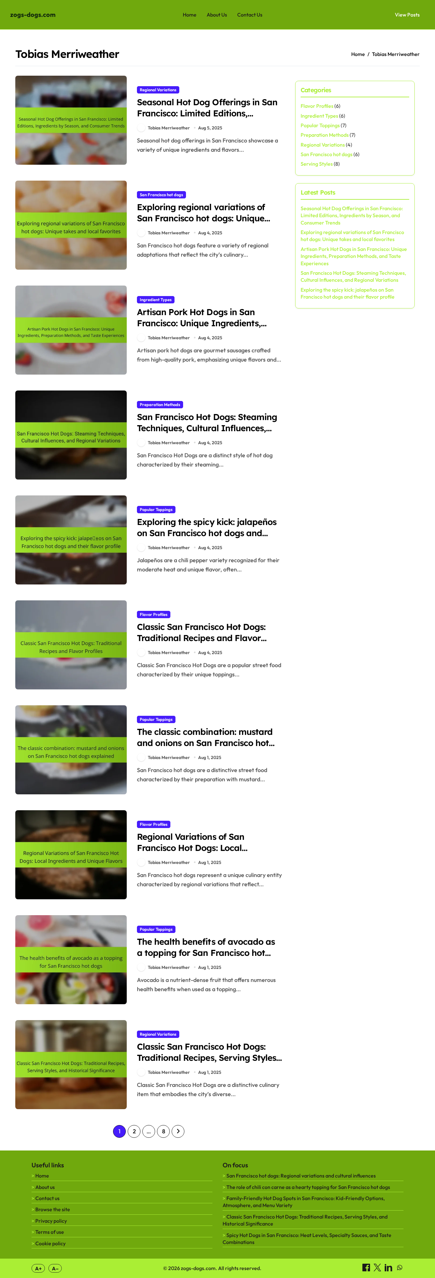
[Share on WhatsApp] (399, 1269)
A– (55, 1268)
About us (45, 1187)
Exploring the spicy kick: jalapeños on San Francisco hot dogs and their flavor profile (206, 532)
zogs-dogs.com (32, 14)
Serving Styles (317, 164)
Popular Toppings (156, 509)
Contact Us (249, 14)
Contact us (47, 1198)
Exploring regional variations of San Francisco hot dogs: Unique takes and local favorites (201, 218)
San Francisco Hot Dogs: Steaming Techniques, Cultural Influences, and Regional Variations (207, 428)
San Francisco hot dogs (161, 194)
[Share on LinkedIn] (389, 1269)
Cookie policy (50, 1243)
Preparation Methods (160, 404)
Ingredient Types (156, 299)
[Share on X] (378, 1269)
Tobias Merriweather (169, 128)
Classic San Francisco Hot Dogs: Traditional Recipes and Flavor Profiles (201, 637)
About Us (217, 14)
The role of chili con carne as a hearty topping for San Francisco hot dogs (308, 1187)
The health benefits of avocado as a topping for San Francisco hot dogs (206, 952)
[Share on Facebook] (366, 1269)
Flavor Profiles (154, 614)
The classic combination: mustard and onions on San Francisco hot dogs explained (205, 742)
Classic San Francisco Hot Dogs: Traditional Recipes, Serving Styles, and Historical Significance (207, 1057)
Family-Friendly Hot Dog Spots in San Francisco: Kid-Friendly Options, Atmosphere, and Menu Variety (304, 1201)
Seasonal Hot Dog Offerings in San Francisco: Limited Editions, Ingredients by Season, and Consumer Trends (207, 119)
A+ (38, 1268)
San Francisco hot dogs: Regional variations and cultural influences (301, 1175)
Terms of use (49, 1232)
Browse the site (52, 1209)
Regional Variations (158, 89)
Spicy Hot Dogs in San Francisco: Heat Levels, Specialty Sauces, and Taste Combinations (307, 1238)
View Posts (407, 14)
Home (189, 14)
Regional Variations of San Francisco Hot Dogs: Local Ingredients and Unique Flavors (201, 847)
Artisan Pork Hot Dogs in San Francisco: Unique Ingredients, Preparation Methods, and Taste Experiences (202, 329)
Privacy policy (51, 1221)
